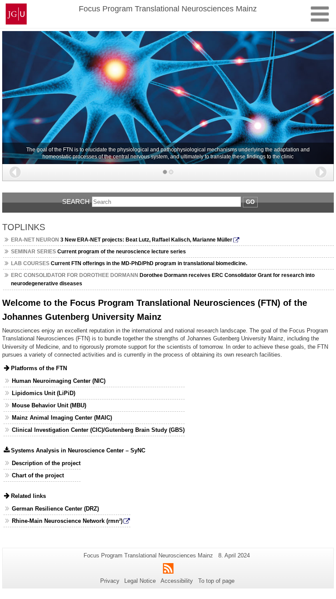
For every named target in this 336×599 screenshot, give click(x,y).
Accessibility (177, 581)
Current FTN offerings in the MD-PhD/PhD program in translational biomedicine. (129, 263)
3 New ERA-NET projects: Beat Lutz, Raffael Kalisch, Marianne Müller (121, 239)
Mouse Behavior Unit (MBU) (49, 405)
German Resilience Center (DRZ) (55, 508)
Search (76, 201)
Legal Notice (140, 581)
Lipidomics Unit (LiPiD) (43, 393)
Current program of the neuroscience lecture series (98, 251)
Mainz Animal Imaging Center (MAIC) (62, 417)
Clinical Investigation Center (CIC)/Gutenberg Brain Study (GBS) (98, 430)
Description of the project (46, 463)
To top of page (216, 581)
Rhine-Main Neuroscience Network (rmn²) (67, 521)
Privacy (109, 581)
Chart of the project (38, 475)
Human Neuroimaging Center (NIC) (58, 381)
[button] (15, 172)
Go (250, 202)
